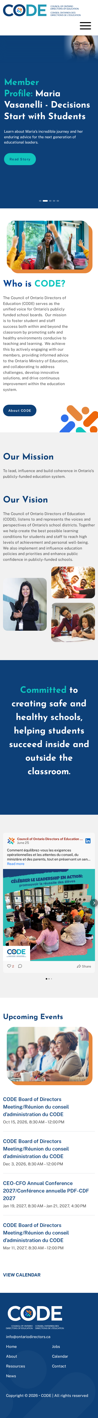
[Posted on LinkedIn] (88, 841)
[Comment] (18, 966)
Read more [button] (15, 864)
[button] (4, 903)
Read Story (20, 159)
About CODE (19, 410)
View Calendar (22, 1274)
